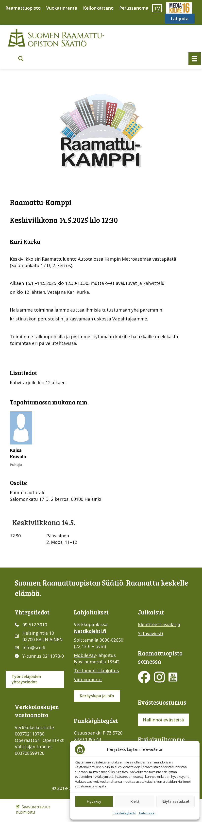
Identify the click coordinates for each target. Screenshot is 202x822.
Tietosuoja (146, 813)
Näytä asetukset (175, 801)
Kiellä (134, 801)
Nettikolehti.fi (90, 631)
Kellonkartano (98, 8)
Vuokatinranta (61, 8)
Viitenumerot (88, 679)
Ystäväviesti (150, 633)
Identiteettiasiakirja (159, 624)
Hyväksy (94, 801)
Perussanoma (134, 8)
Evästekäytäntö (124, 813)
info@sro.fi (33, 648)
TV (157, 8)
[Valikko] (194, 58)
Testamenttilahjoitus (96, 671)
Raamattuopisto (23, 8)
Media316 (178, 8)
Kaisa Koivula (18, 453)
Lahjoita (180, 18)
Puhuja (16, 464)
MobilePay (85, 655)
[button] (20, 58)
